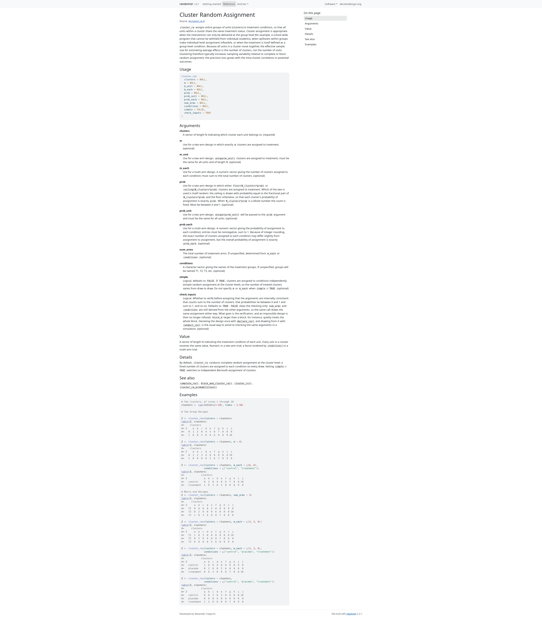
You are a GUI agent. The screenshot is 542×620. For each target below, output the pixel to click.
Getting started (212, 4)
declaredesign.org (350, 4)
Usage (308, 18)
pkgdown (351, 613)
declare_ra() (245, 321)
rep (200, 405)
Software (330, 4)
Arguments (311, 23)
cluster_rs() (243, 383)
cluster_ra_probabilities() (198, 387)
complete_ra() (189, 383)
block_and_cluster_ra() (216, 383)
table (184, 421)
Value (308, 28)
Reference (229, 4)
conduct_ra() (191, 325)
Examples (310, 44)
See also (310, 39)
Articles (241, 4)
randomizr (186, 4)
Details (309, 34)
